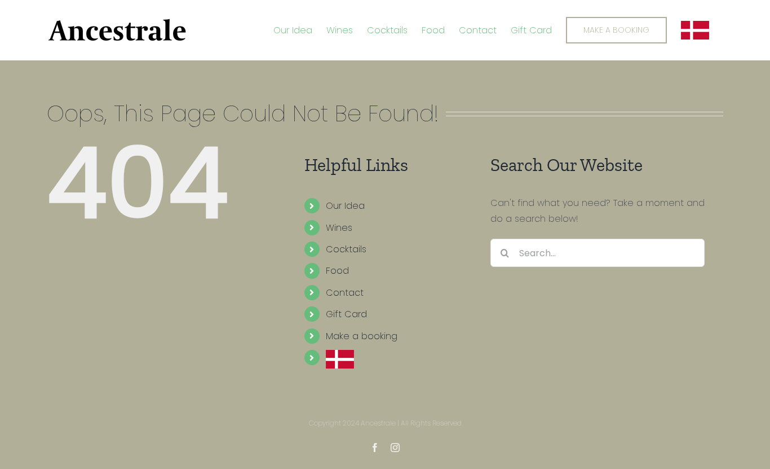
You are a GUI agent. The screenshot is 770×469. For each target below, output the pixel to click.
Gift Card (346, 314)
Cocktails (346, 249)
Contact (345, 292)
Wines (339, 227)
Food (337, 270)
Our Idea (345, 205)
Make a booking (361, 336)
